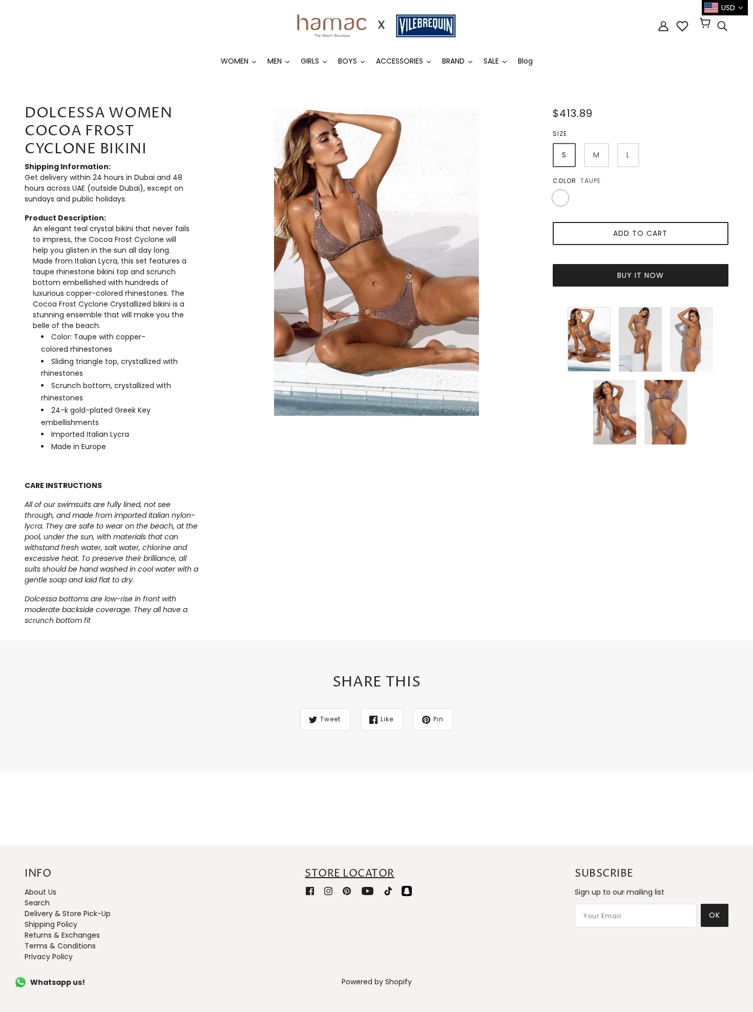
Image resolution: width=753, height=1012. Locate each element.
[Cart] (706, 24)
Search (37, 903)
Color (564, 180)
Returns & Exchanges (62, 935)
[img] (722, 26)
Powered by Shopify (377, 982)
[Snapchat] (407, 890)
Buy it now (640, 275)
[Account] (663, 25)
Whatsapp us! (57, 982)
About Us (40, 892)
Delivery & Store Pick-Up (68, 913)
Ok (714, 915)
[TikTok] (388, 890)
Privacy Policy (49, 957)
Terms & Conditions (60, 946)
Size (560, 133)
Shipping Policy (51, 924)
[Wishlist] (682, 26)
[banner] (376, 25)
